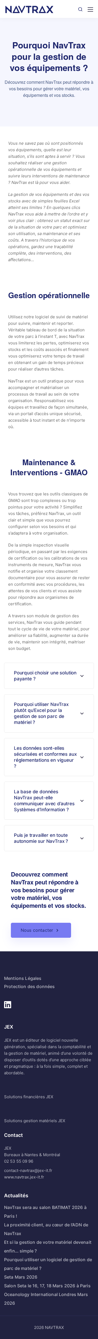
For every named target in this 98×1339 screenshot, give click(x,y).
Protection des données (29, 986)
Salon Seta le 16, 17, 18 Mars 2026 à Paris (47, 1285)
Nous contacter (37, 930)
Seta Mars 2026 (20, 1277)
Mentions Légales (23, 978)
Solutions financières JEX (28, 1096)
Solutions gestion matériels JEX (34, 1120)
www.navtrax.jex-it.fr (24, 1177)
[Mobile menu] (90, 9)
